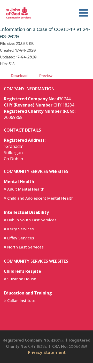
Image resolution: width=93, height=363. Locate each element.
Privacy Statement (47, 353)
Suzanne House (21, 278)
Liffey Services (20, 237)
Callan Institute (21, 300)
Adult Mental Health (25, 189)
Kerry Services (20, 228)
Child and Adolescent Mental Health (40, 198)
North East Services (25, 246)
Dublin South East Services (32, 219)
